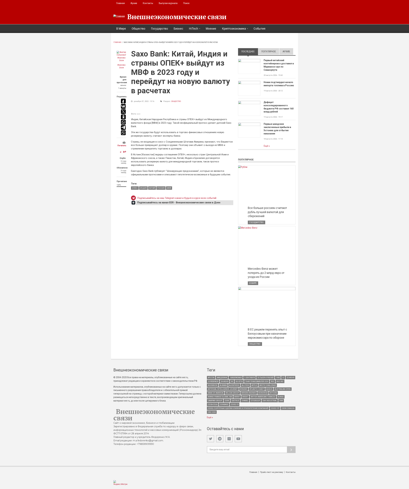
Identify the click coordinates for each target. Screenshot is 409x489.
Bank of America (215, 393)
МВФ (169, 188)
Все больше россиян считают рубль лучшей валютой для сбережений (267, 212)
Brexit (245, 397)
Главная (120, 3)
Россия (161, 188)
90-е (272, 381)
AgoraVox (212, 385)
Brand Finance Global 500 (220, 397)
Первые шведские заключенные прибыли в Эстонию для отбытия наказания (277, 129)
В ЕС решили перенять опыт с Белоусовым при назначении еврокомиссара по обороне (267, 333)
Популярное (268, 51)
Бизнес (178, 28)
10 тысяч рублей (265, 378)
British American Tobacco (263, 397)
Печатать (121, 145)
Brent (237, 397)
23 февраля (213, 381)
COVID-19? (275, 408)
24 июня (224, 381)
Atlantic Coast (257, 389)
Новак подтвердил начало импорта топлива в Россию (279, 84)
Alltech (245, 385)
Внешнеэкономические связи (177, 17)
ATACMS (243, 389)
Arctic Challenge (267, 385)
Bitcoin (273, 393)
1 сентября (249, 378)
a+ (124, 151)
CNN (281, 401)
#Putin (211, 378)
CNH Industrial (269, 401)
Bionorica (263, 393)
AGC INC (280, 381)
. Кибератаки (235, 378)
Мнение (211, 28)
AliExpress (234, 385)
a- (121, 152)
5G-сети (239, 381)
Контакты (148, 3)
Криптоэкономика (234, 28)
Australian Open (283, 389)
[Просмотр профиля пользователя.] (121, 56)
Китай (152, 188)
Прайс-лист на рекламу (271, 472)
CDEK (227, 401)
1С (283, 378)
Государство (159, 28)
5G (232, 381)
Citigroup (255, 401)
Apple (254, 385)
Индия (143, 188)
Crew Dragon (288, 408)
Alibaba (223, 385)
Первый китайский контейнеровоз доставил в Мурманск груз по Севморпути (279, 65)
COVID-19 (234, 404)
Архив (134, 3)
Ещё (266, 146)
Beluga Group (232, 393)
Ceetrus (235, 401)
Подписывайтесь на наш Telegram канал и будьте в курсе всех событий (176, 198)
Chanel (245, 401)
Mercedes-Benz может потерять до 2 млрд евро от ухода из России (266, 272)
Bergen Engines (248, 393)
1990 (278, 378)
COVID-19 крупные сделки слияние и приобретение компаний (238, 408)
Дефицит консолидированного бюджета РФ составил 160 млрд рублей (278, 107)
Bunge (281, 397)
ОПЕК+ (135, 188)
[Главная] (119, 16)
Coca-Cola (212, 404)
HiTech (193, 28)
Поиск (186, 3)
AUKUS (269, 389)
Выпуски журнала (168, 3)
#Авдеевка (222, 378)
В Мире (121, 28)
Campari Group (215, 401)
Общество (138, 28)
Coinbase (224, 404)
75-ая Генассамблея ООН (256, 381)
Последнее (249, 51)
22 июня (290, 378)
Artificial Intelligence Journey (223, 389)
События (259, 28)
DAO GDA (212, 412)
